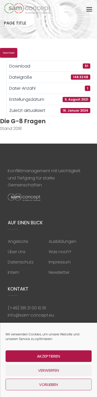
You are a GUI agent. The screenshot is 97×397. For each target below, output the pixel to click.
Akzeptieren (48, 356)
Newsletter (59, 272)
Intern (13, 272)
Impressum (60, 262)
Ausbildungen (62, 241)
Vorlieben (48, 384)
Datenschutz (21, 262)
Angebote (18, 241)
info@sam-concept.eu (31, 315)
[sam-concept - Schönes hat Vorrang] (27, 10)
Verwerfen (48, 370)
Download (8, 52)
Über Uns (16, 252)
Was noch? (60, 252)
